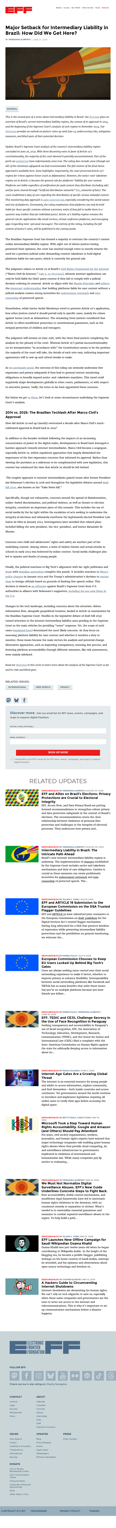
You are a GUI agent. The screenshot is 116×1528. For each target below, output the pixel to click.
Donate (105, 8)
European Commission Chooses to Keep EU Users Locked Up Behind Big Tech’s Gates (74, 962)
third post (10, 131)
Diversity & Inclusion (45, 1427)
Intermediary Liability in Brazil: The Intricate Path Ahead (69, 852)
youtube (63, 1376)
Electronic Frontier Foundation (18, 10)
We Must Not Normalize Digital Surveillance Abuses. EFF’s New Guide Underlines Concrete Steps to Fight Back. (75, 1187)
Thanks (94, 1511)
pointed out (22, 161)
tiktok (99, 1376)
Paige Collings (71, 1071)
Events (39, 1446)
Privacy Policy (70, 1511)
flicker (75, 1376)
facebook (26, 1376)
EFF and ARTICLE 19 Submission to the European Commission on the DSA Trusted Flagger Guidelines (76, 906)
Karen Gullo (70, 956)
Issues (66, 8)
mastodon (14, 1376)
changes (89, 861)
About (59, 8)
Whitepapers (42, 1453)
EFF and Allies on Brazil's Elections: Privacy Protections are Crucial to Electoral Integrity (76, 797)
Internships (41, 1416)
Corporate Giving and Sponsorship (20, 1485)
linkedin (87, 1376)
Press (12, 1416)
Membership (16, 1412)
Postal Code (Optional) (21, 726)
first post (94, 116)
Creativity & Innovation (20, 1446)
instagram (39, 1376)
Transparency (16, 1450)
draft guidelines (87, 918)
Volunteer (41, 1405)
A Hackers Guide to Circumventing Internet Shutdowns (69, 1284)
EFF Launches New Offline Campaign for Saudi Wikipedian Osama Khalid (74, 1241)
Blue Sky (51, 1376)
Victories (40, 1409)
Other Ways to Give (19, 1494)
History (39, 1412)
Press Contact (70, 1439)
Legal (12, 1405)
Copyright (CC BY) (13, 1511)
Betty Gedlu (69, 1117)
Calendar (40, 1401)
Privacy (65, 687)
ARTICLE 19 (59, 914)
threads (111, 1376)
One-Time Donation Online (19, 1476)
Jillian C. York (71, 899)
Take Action (87, 8)
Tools (97, 8)
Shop (12, 1490)
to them (33, 397)
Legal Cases (42, 1450)
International (17, 687)
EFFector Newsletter (46, 1457)
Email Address (17, 737)
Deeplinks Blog (50, 791)
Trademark (39, 1511)
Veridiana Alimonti (20, 39)
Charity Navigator (56, 1384)
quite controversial (53, 199)
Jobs (38, 1420)
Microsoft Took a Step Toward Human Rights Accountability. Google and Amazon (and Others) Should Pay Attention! (76, 1127)
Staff (38, 1423)
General (13, 1401)
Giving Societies (17, 1481)
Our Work (76, 8)
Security (13, 1409)
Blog (38, 1439)
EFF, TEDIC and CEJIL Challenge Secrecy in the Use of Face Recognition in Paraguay (76, 1019)
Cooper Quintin (72, 1279)
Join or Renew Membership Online (19, 1470)
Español (12, 109)
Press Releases (43, 1442)
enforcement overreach (73, 877)
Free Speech (43, 687)
